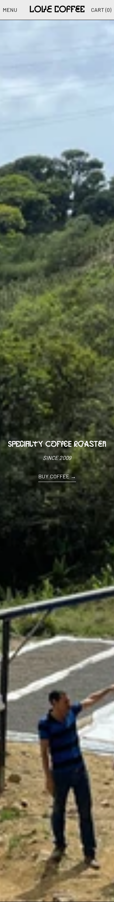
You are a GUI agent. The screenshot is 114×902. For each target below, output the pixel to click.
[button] (101, 10)
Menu (10, 9)
